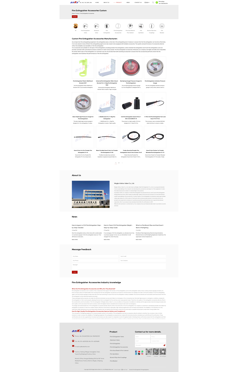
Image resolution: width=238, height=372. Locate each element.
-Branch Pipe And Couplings (118, 357)
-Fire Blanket (113, 360)
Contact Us (138, 2)
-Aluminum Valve (115, 340)
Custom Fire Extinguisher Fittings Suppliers (139, 369)
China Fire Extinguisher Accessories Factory (140, 192)
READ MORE (75, 239)
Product (119, 2)
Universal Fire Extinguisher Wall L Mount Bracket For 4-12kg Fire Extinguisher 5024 (107, 83)
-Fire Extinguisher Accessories (119, 347)
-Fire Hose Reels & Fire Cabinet (119, 350)
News (128, 2)
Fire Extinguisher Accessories (87, 288)
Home (97, 2)
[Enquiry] (83, 68)
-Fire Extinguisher (115, 343)
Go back (75, 16)
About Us (106, 2)
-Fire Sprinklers (114, 354)
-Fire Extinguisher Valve (117, 336)
